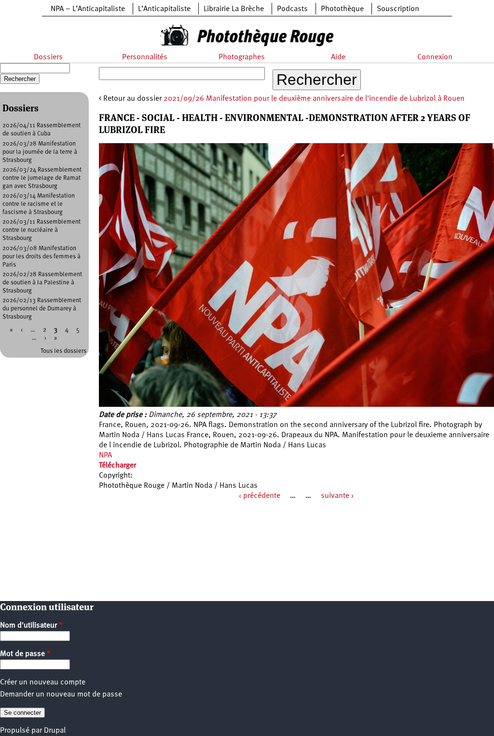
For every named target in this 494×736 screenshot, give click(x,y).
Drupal (55, 731)
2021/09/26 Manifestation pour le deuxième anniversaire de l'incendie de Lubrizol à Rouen (314, 99)
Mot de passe (25, 654)
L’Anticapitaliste (164, 9)
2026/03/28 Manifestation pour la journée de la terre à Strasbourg (39, 152)
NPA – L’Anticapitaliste (88, 9)
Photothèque (342, 9)
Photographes (242, 57)
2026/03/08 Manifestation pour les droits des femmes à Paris (41, 256)
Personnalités (144, 57)
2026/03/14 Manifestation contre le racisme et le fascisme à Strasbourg (38, 204)
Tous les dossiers (63, 351)
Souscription (398, 9)
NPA (105, 455)
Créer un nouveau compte (42, 682)
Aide (338, 57)
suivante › (337, 496)
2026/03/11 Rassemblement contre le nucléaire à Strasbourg (41, 230)
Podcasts (292, 9)
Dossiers (48, 57)
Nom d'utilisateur (31, 625)
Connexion (435, 57)
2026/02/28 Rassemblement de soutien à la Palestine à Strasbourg (42, 282)
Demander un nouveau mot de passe (61, 694)
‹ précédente (259, 496)
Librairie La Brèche (234, 9)
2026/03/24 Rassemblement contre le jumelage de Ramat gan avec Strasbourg (42, 178)
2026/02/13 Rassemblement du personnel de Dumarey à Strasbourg (41, 308)
